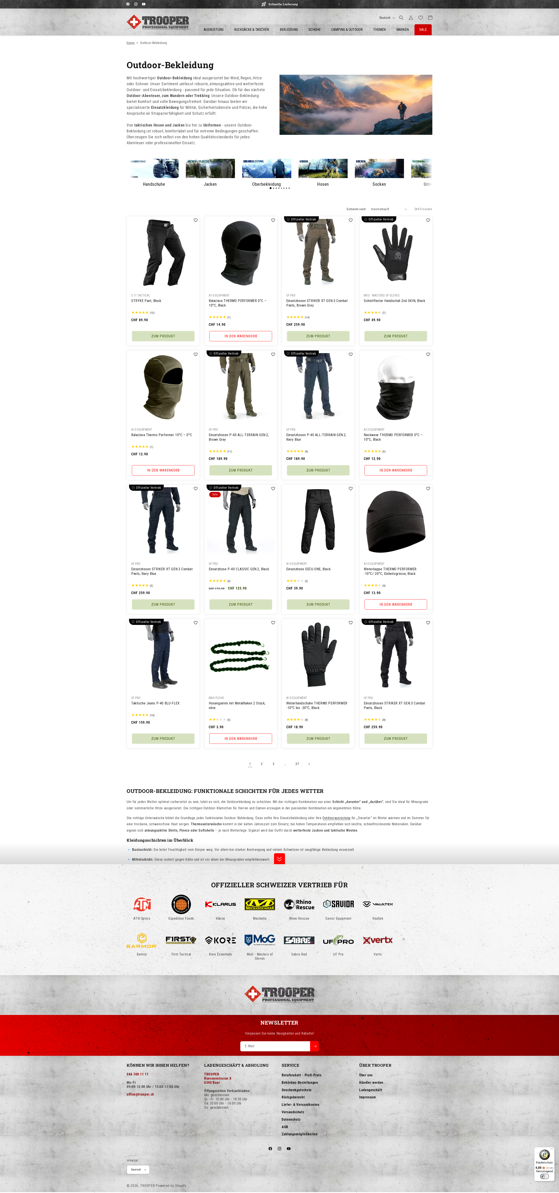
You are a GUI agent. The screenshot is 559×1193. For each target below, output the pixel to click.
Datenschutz (291, 1119)
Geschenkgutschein (297, 1090)
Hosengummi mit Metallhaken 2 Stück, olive (237, 705)
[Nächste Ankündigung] (339, 4)
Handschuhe (154, 184)
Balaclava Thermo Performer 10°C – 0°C (161, 435)
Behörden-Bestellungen (300, 1082)
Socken (379, 184)
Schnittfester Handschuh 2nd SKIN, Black (394, 301)
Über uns (366, 1075)
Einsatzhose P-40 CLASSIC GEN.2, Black (239, 569)
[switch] (544, 1176)
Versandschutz (293, 1112)
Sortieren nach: (357, 209)
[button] (401, 18)
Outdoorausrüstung (336, 818)
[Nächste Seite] (309, 764)
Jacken (210, 184)
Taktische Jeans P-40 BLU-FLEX (155, 703)
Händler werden (371, 1082)
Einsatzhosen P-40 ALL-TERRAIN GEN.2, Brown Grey (239, 437)
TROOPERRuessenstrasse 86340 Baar (217, 1078)
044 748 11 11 (137, 1074)
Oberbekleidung (266, 184)
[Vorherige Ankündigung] (220, 4)
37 (297, 764)
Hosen (323, 184)
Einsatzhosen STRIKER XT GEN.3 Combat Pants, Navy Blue (162, 571)
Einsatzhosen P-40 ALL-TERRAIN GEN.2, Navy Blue (316, 437)
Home (131, 43)
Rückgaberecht (293, 1097)
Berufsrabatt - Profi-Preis (301, 1075)
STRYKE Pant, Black (146, 301)
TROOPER (147, 1186)
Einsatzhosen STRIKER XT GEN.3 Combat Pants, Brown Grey (317, 303)
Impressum (367, 1097)
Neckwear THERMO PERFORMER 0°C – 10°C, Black (393, 437)
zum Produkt (163, 336)
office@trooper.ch (140, 1094)
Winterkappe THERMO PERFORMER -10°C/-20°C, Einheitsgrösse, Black (390, 571)
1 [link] (250, 764)
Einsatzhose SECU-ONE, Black (308, 569)
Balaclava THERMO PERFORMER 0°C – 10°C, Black (237, 303)
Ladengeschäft (370, 1090)
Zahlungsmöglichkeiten (299, 1134)
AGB (285, 1127)
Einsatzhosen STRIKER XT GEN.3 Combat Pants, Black (394, 705)
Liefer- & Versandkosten (300, 1105)
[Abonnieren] (314, 1046)
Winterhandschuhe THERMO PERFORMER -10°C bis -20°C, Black (316, 705)
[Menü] (552, 1149)
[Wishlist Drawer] (420, 18)
